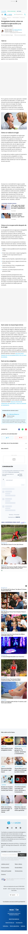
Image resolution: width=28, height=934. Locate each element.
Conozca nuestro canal (7, 828)
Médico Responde (11, 11)
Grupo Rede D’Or (21, 901)
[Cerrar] (16, 1)
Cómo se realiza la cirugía (7, 35)
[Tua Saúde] (8, 14)
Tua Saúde (3, 11)
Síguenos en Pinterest (20, 828)
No (21, 437)
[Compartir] (19, 429)
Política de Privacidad (6, 871)
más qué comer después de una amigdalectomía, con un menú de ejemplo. (13, 355)
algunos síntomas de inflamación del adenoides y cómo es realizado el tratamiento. (13, 403)
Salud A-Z (9, 17)
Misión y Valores (18, 864)
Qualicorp (23, 926)
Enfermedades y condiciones (19, 17)
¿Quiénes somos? (5, 864)
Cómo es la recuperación (20, 35)
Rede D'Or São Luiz (10, 922)
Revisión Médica (18, 867)
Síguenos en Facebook (16, 828)
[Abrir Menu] (2, 14)
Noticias (19, 11)
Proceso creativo (5, 867)
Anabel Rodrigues (13, 32)
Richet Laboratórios (14, 926)
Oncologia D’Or (19, 922)
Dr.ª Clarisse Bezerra (13, 414)
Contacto (3, 874)
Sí (8, 437)
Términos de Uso (18, 871)
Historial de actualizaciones (9, 443)
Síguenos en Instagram (12, 828)
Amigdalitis (4, 18)
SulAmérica (5, 926)
